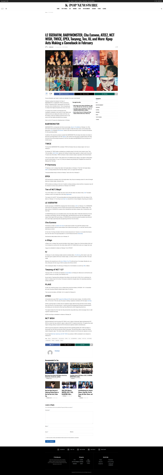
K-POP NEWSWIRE (81, 5)
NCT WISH (89, 338)
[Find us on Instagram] (158, 1)
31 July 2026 (55, 378)
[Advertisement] (81, 23)
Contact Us (76, 1)
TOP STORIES (64, 8)
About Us (72, 1)
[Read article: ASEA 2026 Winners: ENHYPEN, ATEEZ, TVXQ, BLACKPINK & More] (69, 385)
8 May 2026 (86, 397)
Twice (61, 340)
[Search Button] (161, 8)
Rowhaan (51, 47)
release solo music (60, 225)
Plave (53, 340)
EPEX (66, 338)
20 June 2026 (78, 378)
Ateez (49, 338)
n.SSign (79, 338)
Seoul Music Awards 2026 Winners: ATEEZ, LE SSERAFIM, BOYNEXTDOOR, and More (82, 109)
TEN (85, 192)
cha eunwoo (61, 338)
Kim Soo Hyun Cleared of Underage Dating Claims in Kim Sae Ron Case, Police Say (82, 112)
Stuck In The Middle (75, 127)
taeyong (57, 340)
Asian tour (65, 199)
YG (51, 130)
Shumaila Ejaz (49, 378)
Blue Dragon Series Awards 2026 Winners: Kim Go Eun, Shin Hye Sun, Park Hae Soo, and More (83, 106)
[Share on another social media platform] (116, 94)
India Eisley (80, 233)
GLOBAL (104, 8)
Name (47, 426)
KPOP (80, 8)
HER (84, 265)
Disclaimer (80, 1)
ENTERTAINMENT (86, 8)
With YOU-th (55, 153)
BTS (70, 8)
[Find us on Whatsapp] (161, 1)
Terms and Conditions (91, 1)
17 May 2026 (70, 396)
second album (68, 272)
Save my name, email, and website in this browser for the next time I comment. (62, 437)
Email (46, 432)
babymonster (54, 338)
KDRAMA (75, 8)
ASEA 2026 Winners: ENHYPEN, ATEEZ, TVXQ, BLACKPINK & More (67, 392)
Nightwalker (68, 194)
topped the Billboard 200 (64, 299)
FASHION (94, 8)
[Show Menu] (6, 8)
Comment (47, 410)
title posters (60, 130)
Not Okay (89, 300)
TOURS (99, 8)
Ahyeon (64, 136)
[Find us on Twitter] (156, 1)
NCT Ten (84, 338)
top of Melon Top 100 (66, 261)
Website (71, 432)
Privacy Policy (85, 1)
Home (69, 1)
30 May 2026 (55, 397)
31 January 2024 (58, 47)
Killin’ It (46, 169)
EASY (76, 206)
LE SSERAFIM (74, 338)
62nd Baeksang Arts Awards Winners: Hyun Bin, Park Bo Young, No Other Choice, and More (85, 393)
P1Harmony (48, 340)
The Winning (77, 255)
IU (69, 338)
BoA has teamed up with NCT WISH (60, 334)
